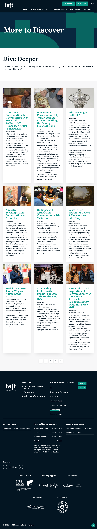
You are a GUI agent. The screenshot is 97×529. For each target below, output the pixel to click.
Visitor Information (58, 405)
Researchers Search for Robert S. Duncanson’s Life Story (79, 214)
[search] (92, 3)
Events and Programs (59, 392)
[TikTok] (21, 467)
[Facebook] (5, 467)
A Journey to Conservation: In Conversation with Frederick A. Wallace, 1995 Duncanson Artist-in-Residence (17, 120)
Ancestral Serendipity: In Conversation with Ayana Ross (17, 214)
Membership (55, 410)
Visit (25, 9)
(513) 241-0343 (29, 392)
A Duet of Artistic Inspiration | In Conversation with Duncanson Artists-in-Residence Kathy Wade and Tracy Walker (79, 298)
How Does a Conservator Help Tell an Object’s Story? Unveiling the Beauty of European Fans (47, 119)
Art (47, 9)
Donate (82, 4)
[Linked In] (15, 467)
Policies (31, 525)
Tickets (68, 4)
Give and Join (59, 9)
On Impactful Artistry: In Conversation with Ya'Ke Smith (48, 214)
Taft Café (54, 396)
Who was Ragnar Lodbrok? (78, 114)
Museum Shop (56, 401)
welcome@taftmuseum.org (34, 396)
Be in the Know (56, 414)
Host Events (75, 9)
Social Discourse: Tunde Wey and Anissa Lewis (16, 291)
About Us (87, 9)
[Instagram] (10, 467)
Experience (36, 9)
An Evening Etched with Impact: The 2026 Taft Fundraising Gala (47, 294)
